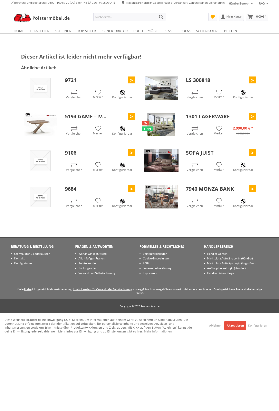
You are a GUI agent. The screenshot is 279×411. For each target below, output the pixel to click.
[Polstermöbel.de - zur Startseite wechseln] (44, 18)
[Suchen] (161, 17)
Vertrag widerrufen (155, 253)
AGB (146, 263)
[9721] (40, 88)
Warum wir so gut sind (92, 253)
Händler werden (217, 253)
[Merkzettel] (212, 17)
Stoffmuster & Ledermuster (32, 253)
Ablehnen (216, 325)
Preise (27, 289)
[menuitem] (129, 17)
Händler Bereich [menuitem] (239, 3)
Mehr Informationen (158, 331)
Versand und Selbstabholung (96, 273)
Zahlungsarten (87, 268)
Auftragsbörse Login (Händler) (226, 268)
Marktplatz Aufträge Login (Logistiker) (231, 263)
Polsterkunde (87, 263)
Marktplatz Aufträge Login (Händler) (230, 258)
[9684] (40, 196)
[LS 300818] (161, 88)
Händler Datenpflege (220, 273)
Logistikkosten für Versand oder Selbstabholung (102, 289)
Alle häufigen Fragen (91, 258)
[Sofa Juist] (161, 160)
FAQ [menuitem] (262, 3)
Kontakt (19, 258)
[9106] (40, 160)
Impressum (150, 273)
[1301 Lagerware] (161, 124)
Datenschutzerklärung (157, 268)
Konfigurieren (23, 263)
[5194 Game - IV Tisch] (40, 124)
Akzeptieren (235, 325)
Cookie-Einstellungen (156, 258)
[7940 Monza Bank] (161, 196)
